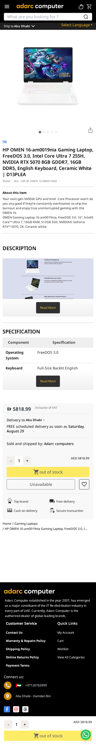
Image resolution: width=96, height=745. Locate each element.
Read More (48, 307)
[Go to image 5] (56, 132)
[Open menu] (7, 6)
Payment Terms (17, 665)
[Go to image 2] (44, 132)
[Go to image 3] (48, 132)
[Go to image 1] (40, 132)
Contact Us (14, 632)
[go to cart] (89, 6)
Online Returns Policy (22, 657)
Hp (5, 141)
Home (7, 523)
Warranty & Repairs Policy (26, 641)
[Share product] (90, 130)
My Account (65, 632)
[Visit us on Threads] (25, 709)
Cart (60, 641)
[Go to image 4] (52, 132)
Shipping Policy (18, 649)
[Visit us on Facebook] (7, 709)
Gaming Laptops (26, 524)
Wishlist (62, 649)
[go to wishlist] (81, 6)
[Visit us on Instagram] (16, 709)
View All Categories (71, 657)
